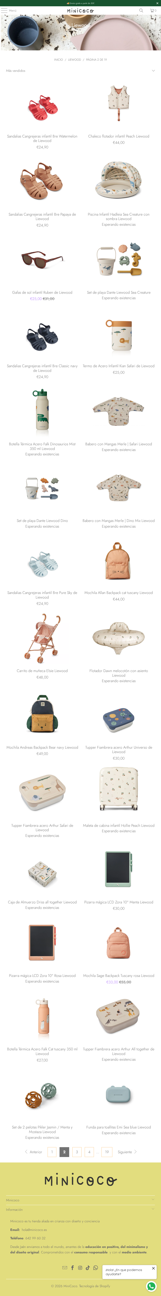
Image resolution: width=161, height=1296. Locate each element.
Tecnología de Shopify (94, 1286)
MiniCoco (70, 1286)
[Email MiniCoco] (65, 1268)
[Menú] (2, 10)
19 (107, 1152)
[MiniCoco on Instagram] (80, 1268)
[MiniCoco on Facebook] (72, 1268)
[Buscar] (141, 10)
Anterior (35, 1152)
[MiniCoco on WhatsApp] (96, 1268)
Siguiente (125, 1152)
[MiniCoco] (80, 10)
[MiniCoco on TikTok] (88, 1268)
